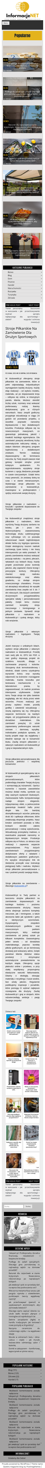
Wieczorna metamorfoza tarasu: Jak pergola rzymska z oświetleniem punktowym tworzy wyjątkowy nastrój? (22, 190)
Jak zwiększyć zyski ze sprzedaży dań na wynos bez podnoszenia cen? (22, 159)
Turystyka (12, 294)
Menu (6, 23)
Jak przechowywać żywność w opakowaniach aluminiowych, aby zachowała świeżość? (22, 221)
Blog (5, 59)
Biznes (6, 121)
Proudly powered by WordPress (16, 1464)
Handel (11, 285)
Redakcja (34, 373)
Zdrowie (11, 298)
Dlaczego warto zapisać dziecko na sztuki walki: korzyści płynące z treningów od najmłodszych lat (22, 252)
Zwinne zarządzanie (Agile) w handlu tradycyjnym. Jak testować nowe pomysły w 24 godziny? (24, 1322)
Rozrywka (7, 247)
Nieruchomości (14, 288)
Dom (10, 278)
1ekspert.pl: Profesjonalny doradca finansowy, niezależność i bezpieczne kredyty (22, 65)
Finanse (11, 282)
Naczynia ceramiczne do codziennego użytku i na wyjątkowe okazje (24, 1331)
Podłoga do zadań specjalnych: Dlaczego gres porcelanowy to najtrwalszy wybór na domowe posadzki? (22, 93)
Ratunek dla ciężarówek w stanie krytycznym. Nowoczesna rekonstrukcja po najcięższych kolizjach (22, 127)
